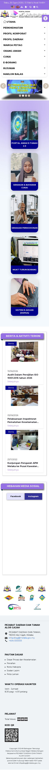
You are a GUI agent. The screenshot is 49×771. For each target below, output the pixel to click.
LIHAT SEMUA (22, 137)
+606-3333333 (15, 640)
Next (46, 86)
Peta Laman (13, 674)
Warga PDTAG (12, 45)
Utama (11, 21)
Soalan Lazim (13, 670)
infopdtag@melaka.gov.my (22, 638)
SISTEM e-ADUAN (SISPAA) (24, 311)
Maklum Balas (13, 74)
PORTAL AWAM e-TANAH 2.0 (24, 144)
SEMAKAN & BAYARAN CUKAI (24, 186)
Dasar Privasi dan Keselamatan (21, 659)
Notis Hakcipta (14, 667)
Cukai (7, 56)
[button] (45, 18)
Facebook (15, 496)
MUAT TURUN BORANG (24, 269)
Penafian (11, 663)
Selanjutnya (13, 381)
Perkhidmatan (13, 27)
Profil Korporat (15, 33)
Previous (3, 86)
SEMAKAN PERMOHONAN (25, 228)
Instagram (33, 496)
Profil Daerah (13, 39)
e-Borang (10, 62)
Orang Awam (12, 51)
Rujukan (9, 68)
